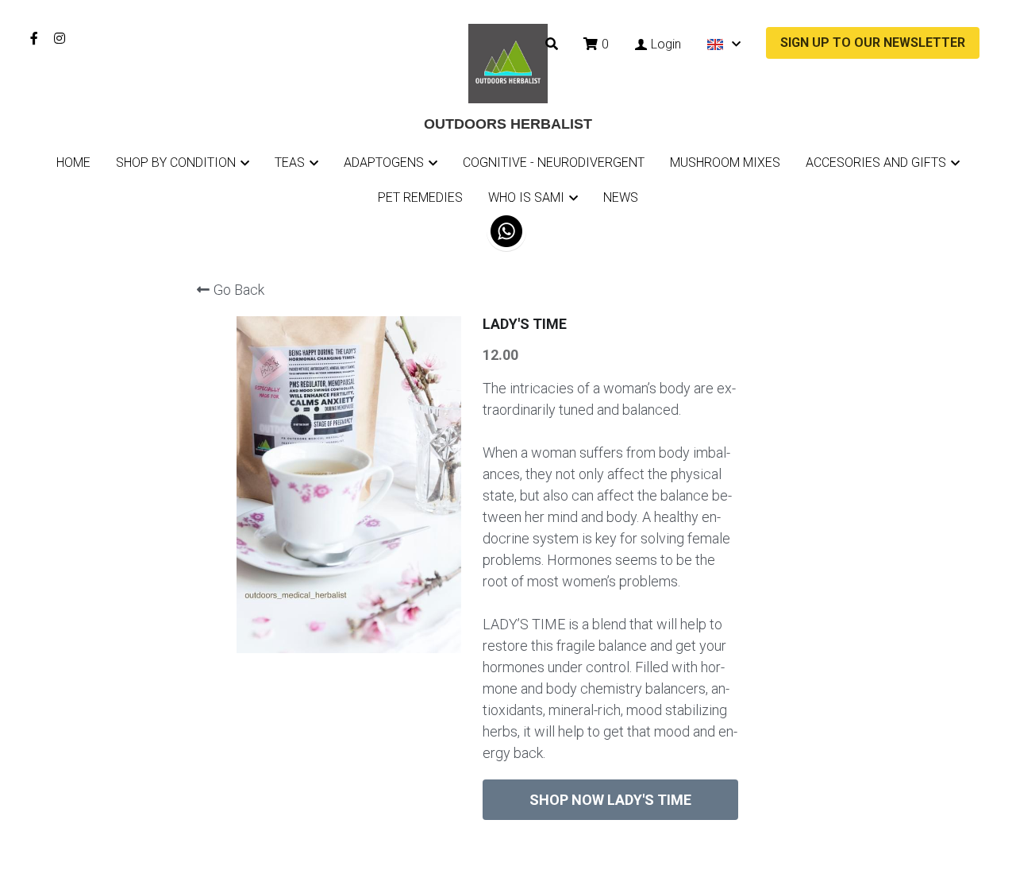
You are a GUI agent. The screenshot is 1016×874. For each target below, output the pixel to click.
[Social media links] (34, 38)
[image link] (508, 62)
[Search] (551, 44)
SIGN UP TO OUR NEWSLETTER (872, 42)
